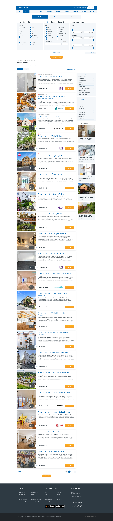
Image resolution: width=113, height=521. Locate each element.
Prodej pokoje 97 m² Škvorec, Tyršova (50, 174)
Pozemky (40, 11)
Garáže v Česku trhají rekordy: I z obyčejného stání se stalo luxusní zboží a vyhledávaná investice (86, 216)
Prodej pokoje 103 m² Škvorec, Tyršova (51, 194)
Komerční (58, 11)
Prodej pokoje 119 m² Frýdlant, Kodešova (52, 156)
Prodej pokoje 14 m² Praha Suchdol (50, 76)
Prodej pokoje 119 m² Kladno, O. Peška (51, 452)
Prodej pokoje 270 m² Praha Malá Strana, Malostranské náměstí (52, 97)
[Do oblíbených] (36, 89)
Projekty (84, 11)
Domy (33, 11)
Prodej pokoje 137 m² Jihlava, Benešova (51, 432)
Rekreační (49, 11)
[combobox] (53, 44)
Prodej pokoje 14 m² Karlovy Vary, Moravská (53, 352)
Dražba (92, 11)
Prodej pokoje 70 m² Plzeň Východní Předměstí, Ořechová (54, 334)
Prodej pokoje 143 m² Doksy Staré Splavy (52, 214)
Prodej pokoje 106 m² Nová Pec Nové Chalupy (53, 372)
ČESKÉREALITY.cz (21, 60)
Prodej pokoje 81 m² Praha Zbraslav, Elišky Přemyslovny (52, 314)
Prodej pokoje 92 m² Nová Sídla (48, 116)
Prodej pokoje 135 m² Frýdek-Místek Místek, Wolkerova (53, 294)
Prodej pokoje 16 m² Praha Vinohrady (50, 136)
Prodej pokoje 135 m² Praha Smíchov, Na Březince (55, 392)
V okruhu (64, 41)
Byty (26, 11)
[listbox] (70, 70)
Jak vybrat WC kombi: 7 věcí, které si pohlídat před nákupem (86, 139)
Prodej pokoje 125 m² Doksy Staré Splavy (52, 234)
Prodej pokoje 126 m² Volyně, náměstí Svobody (54, 412)
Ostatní (67, 11)
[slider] (73, 30)
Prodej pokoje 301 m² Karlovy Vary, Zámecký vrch (54, 273)
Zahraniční (75, 11)
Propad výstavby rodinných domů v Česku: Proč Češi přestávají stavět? (86, 196)
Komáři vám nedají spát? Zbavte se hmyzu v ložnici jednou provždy (86, 158)
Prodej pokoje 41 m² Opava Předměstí (51, 253)
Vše (20, 11)
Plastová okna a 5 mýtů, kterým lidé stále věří (85, 177)
